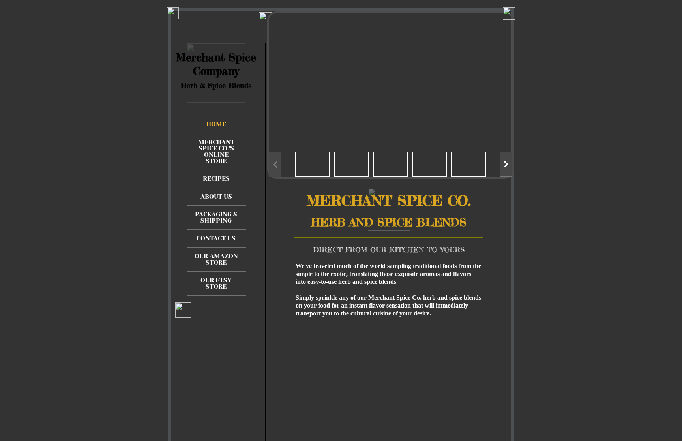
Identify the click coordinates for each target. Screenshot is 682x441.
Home (216, 124)
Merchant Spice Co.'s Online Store (216, 151)
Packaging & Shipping (216, 217)
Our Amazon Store (216, 259)
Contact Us (216, 238)
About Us (216, 196)
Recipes (216, 178)
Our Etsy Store (216, 283)
